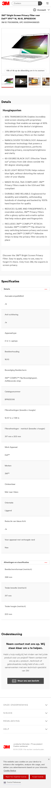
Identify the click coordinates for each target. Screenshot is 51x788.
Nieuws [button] (7, 713)
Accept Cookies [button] (37, 777)
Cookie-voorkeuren (20, 746)
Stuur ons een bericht (28, 681)
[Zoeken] (40, 3)
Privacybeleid (36, 744)
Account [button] (41, 10)
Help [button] (6, 729)
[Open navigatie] (47, 3)
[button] (12, 782)
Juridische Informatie (21, 744)
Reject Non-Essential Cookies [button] (16, 777)
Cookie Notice (10, 771)
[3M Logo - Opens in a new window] (6, 3)
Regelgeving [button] (11, 721)
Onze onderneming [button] (15, 705)
